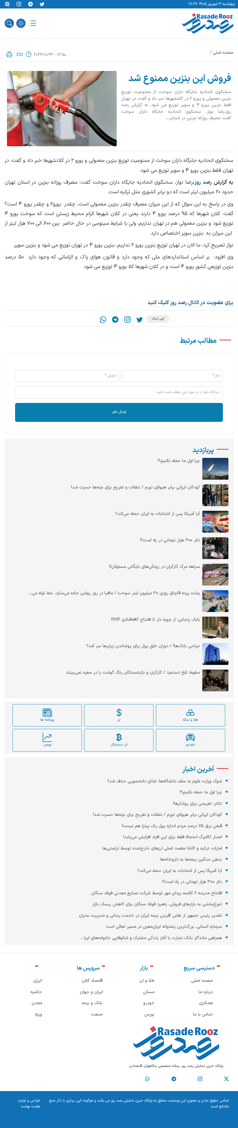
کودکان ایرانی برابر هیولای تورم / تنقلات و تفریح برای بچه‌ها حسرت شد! (135, 487)
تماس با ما (203, 1014)
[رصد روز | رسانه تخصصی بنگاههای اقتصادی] (207, 23)
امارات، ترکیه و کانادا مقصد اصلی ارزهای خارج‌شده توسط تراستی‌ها (162, 848)
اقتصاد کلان (92, 980)
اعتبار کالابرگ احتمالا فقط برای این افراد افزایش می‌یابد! (172, 837)
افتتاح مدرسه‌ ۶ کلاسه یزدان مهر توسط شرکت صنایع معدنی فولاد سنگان (156, 893)
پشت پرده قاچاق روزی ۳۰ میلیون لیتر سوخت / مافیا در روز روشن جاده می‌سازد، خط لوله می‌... (114, 593)
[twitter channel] (226, 1079)
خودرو (148, 1003)
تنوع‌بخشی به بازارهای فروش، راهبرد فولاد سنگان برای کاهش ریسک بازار (157, 904)
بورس (149, 1014)
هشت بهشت (30, 1106)
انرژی (37, 980)
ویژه (38, 1014)
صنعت (97, 1014)
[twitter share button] (42, 4)
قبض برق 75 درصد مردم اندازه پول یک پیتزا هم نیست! (172, 826)
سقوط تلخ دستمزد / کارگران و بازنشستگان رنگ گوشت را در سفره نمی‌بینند (133, 673)
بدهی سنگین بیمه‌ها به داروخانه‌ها (191, 859)
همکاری (206, 1003)
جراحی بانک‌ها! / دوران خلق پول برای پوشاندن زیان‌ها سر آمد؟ (143, 646)
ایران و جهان (91, 992)
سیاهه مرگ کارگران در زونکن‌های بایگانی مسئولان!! (154, 567)
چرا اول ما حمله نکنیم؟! (179, 461)
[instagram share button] (19, 4)
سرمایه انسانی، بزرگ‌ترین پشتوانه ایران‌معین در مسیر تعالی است (164, 926)
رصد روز (203, 182)
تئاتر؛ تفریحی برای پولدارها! (197, 803)
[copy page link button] (19, 54)
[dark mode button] (21, 23)
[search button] (9, 23)
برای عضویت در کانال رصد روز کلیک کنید (190, 303)
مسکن (148, 992)
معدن (37, 1003)
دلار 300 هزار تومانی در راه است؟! (170, 540)
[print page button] (9, 54)
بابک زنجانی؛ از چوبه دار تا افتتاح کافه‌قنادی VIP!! (155, 620)
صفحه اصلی (223, 53)
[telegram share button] (30, 4)
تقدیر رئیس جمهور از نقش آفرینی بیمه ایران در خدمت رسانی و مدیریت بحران (150, 915)
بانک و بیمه (92, 1003)
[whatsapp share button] (103, 319)
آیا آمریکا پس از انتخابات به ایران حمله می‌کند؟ (157, 514)
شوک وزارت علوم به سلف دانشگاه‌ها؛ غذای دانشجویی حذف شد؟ (164, 781)
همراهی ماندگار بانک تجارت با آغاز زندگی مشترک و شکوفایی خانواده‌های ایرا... (151, 938)
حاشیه (36, 992)
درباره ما (206, 992)
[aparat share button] (7, 4)
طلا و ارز (146, 980)
